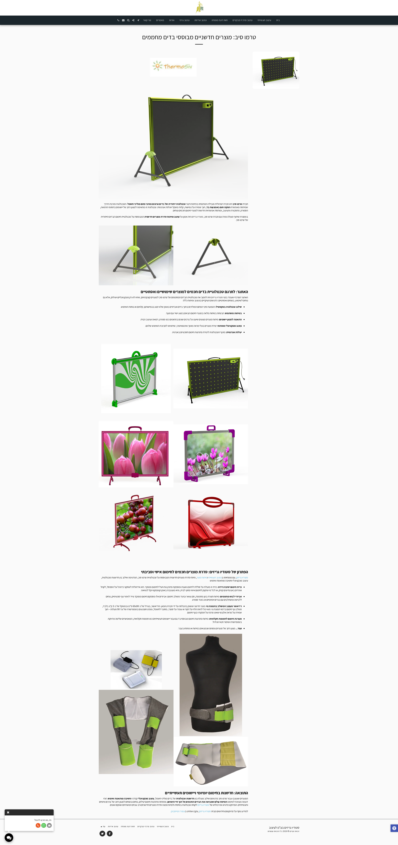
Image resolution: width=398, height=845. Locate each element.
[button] (138, 20)
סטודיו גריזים (198, 216)
